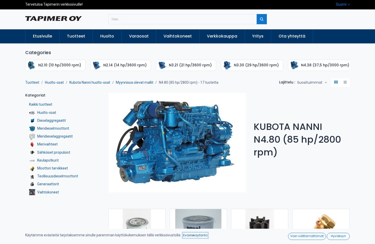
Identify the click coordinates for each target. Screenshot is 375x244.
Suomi (341, 4)
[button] (312, 82)
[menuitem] (42, 36)
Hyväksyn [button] (338, 236)
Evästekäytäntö (195, 235)
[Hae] (262, 19)
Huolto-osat (54, 82)
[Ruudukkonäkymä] (336, 82)
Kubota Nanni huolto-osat (89, 82)
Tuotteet (32, 82)
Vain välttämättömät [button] (307, 236)
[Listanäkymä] (345, 82)
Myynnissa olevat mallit (134, 82)
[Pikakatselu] (162, 217)
